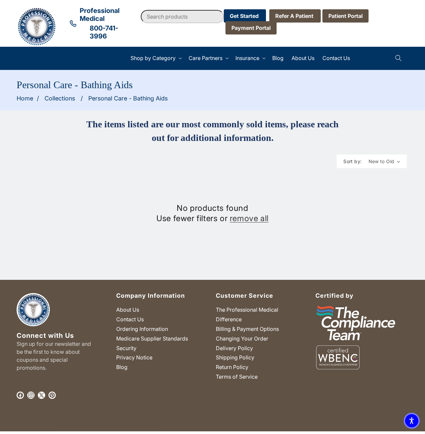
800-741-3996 (104, 32)
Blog (122, 367)
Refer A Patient (295, 16)
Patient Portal (345, 16)
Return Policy (232, 367)
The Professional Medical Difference (247, 314)
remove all (249, 218)
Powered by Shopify (136, 430)
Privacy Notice (134, 357)
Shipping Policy (235, 357)
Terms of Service (237, 376)
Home (25, 98)
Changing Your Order (242, 338)
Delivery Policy (234, 348)
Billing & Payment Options (247, 329)
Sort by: (352, 161)
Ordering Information (142, 329)
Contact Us (130, 319)
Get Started (245, 16)
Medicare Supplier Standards (152, 338)
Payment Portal (251, 28)
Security (126, 348)
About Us (127, 309)
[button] (156, 58)
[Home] (16, 58)
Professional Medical (94, 430)
